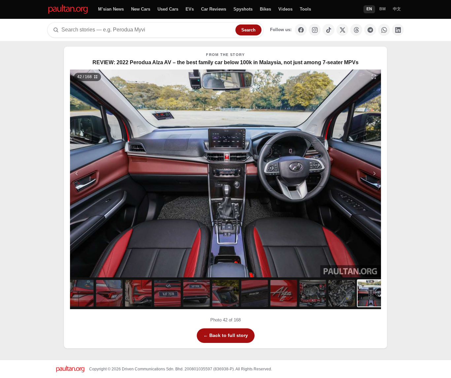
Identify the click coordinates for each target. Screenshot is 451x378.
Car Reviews (213, 9)
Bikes (265, 9)
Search (248, 29)
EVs (190, 9)
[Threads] (356, 30)
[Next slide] (342, 173)
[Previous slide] (109, 173)
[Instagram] (315, 30)
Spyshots (243, 9)
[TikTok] (328, 30)
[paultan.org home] (68, 9)
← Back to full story (225, 335)
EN (369, 9)
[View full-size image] (373, 77)
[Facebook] (301, 30)
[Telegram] (370, 30)
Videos (285, 9)
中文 (397, 9)
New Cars (140, 9)
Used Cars (167, 9)
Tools (305, 9)
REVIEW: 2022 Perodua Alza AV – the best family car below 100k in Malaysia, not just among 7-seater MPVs (225, 62)
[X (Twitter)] (342, 30)
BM (382, 9)
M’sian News (111, 9)
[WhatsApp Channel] (384, 30)
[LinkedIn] (398, 30)
